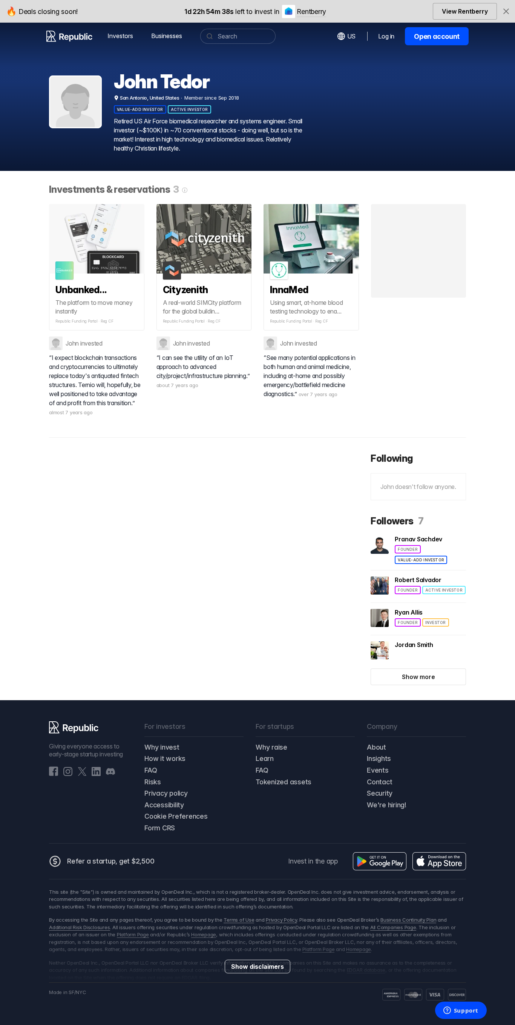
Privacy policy (166, 793)
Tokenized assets (283, 782)
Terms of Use (239, 920)
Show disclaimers (257, 966)
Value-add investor (140, 109)
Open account (437, 36)
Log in (386, 36)
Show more (418, 677)
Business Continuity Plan (408, 920)
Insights (379, 758)
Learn (265, 758)
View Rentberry (465, 11)
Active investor (189, 109)
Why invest (161, 747)
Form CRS (159, 828)
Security (379, 793)
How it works (164, 758)
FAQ (150, 770)
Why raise (271, 747)
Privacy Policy (281, 920)
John (72, 343)
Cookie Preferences (176, 816)
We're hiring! (386, 805)
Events (378, 770)
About (376, 747)
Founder (407, 549)
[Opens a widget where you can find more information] (461, 1011)
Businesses (166, 36)
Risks (152, 782)
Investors (120, 36)
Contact (379, 782)
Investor (435, 622)
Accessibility (164, 805)
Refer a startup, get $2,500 (111, 861)
